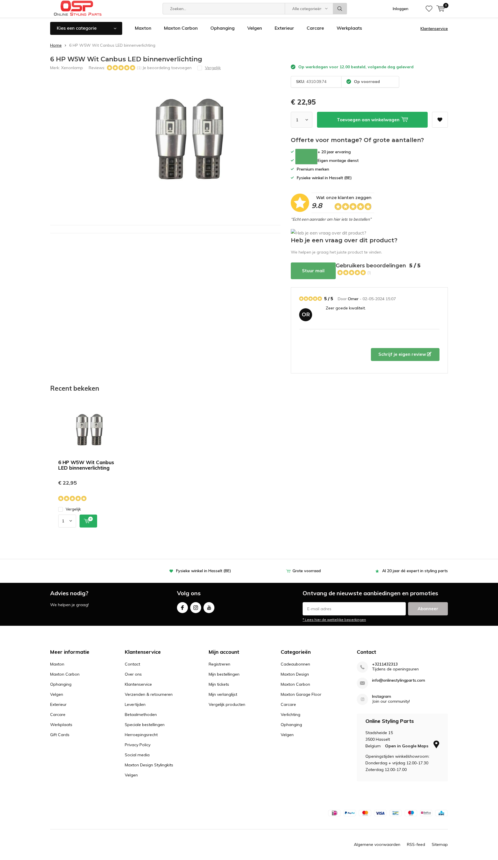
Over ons (133, 674)
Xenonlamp (72, 67)
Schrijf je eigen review (402, 354)
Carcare (315, 28)
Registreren (219, 664)
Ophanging (222, 28)
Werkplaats (349, 28)
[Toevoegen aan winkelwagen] (88, 521)
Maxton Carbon (181, 28)
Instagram (195, 607)
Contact (132, 664)
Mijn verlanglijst (223, 694)
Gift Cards (59, 734)
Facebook (182, 607)
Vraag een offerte (306, 157)
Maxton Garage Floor (301, 694)
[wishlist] (429, 8)
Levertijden (135, 704)
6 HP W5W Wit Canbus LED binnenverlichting (86, 465)
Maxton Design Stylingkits (149, 765)
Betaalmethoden (141, 714)
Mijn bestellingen (224, 674)
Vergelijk (73, 509)
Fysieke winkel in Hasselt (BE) (203, 570)
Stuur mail (313, 270)
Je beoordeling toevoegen (167, 67)
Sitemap (440, 844)
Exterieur (284, 28)
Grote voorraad (307, 570)
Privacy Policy (137, 744)
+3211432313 (385, 664)
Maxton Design (295, 674)
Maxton (143, 28)
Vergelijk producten (227, 704)
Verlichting (290, 714)
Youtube (208, 607)
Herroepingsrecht (141, 734)
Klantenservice (434, 28)
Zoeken (340, 8)
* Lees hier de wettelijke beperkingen (334, 619)
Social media (137, 754)
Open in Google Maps (407, 746)
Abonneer (428, 608)
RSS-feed (416, 844)
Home (56, 45)
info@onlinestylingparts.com (398, 680)
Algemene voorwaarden (377, 844)
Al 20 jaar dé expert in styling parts (415, 570)
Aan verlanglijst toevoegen (440, 120)
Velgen (254, 28)
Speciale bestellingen (145, 724)
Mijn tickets (219, 684)
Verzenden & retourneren (149, 694)
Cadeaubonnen (295, 664)
